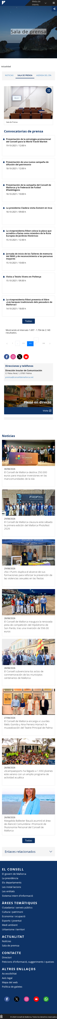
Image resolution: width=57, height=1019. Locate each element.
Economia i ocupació (13, 916)
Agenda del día (43, 75)
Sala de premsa (10, 945)
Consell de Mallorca (1, 1016)
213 (31, 343)
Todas (28, 321)
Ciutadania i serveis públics (17, 907)
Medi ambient (9, 925)
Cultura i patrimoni (12, 911)
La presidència (10, 878)
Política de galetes (12, 986)
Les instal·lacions (11, 887)
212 (24, 343)
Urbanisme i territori (13, 929)
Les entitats (8, 891)
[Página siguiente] (50, 343)
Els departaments (11, 882)
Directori (7, 957)
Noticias (9, 75)
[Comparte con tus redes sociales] (54, 8)
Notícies (6, 941)
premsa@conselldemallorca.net (19, 377)
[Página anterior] (7, 343)
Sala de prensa (24, 75)
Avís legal (7, 978)
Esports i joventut (11, 920)
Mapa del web (10, 982)
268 (44, 343)
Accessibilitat (9, 973)
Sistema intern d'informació (17, 895)
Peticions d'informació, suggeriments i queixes (28, 961)
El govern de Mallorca (14, 873)
